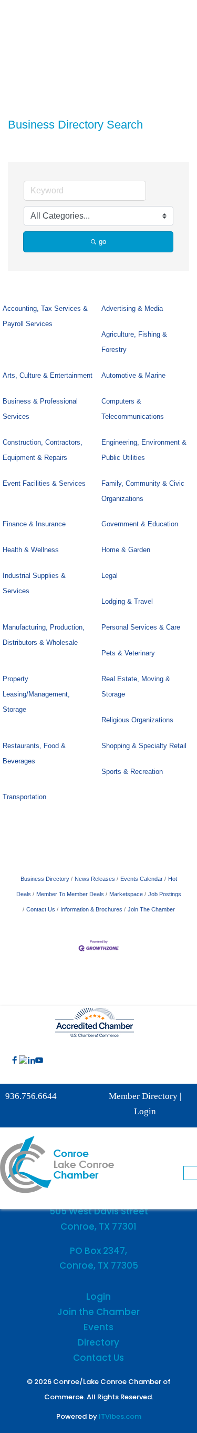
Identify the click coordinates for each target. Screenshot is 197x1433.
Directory (98, 1342)
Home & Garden (125, 550)
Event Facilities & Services (44, 483)
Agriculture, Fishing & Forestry (134, 342)
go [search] (102, 242)
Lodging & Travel (127, 601)
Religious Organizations (137, 720)
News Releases (95, 879)
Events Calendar (141, 879)
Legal (109, 576)
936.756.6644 (31, 1096)
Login (145, 1111)
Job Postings (164, 894)
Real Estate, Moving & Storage (135, 686)
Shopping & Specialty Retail (143, 746)
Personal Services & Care (140, 627)
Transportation (24, 797)
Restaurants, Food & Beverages (34, 753)
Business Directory (44, 879)
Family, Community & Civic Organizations (142, 491)
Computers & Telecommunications (132, 408)
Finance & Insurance (34, 524)
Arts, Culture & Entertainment (47, 375)
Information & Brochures (91, 909)
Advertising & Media (132, 308)
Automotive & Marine (133, 375)
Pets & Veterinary (128, 653)
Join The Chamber (151, 909)
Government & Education (139, 524)
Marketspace (126, 894)
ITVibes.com (120, 1416)
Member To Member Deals (70, 894)
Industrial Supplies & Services (34, 583)
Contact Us (40, 909)
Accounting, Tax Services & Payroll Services (45, 316)
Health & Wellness (31, 550)
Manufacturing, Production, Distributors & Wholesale (44, 634)
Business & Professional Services (40, 408)
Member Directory (143, 1096)
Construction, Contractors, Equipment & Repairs (42, 450)
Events (98, 1327)
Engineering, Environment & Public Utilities (143, 450)
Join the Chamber (98, 1312)
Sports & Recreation (132, 772)
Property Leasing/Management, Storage (36, 694)
